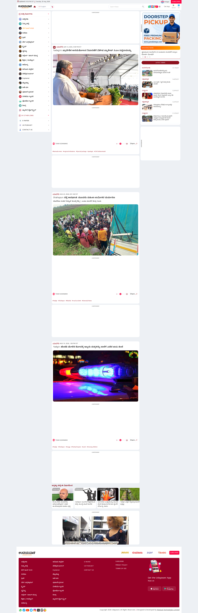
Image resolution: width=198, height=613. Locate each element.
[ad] (161, 28)
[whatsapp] (20, 610)
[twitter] (38, 610)
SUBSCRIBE (176, 2)
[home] (25, 7)
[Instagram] (35, 610)
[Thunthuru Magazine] (162, 552)
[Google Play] (169, 589)
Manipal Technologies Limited (168, 610)
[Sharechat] (44, 610)
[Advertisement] (95, 28)
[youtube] (27, 610)
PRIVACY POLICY (121, 565)
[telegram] (31, 610)
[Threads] (41, 610)
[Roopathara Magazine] (137, 552)
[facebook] (24, 610)
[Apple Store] (154, 589)
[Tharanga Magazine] (125, 552)
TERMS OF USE (121, 569)
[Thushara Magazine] (150, 552)
